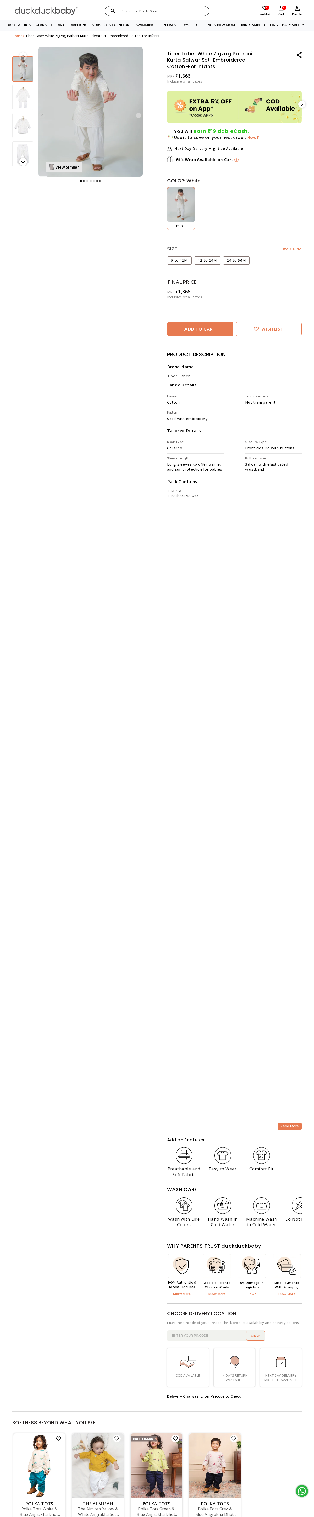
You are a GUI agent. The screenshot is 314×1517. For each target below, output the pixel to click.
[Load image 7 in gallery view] (22, 154)
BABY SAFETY (293, 25)
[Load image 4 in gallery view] (22, 68)
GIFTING (271, 25)
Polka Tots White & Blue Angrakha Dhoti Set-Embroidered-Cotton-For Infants (39, 1511)
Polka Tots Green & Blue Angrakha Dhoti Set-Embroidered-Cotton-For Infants (156, 1511)
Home (17, 36)
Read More (290, 1126)
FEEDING (58, 25)
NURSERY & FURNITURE (111, 25)
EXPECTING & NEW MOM (214, 25)
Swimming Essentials (156, 25)
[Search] (112, 11)
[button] (19, 25)
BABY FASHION (19, 25)
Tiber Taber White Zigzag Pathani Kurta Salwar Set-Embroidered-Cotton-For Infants (92, 36)
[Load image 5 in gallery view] (22, 97)
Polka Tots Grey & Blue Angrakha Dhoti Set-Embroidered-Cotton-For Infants (215, 1511)
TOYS (184, 25)
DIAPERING (78, 25)
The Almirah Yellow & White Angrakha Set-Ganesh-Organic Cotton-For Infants (98, 1511)
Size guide (291, 249)
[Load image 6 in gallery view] (22, 125)
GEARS (41, 25)
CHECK (255, 1336)
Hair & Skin (249, 25)
